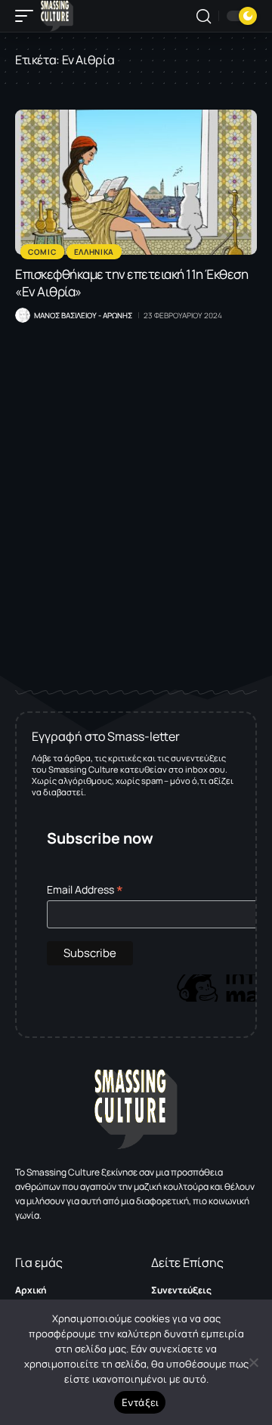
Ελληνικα (94, 251)
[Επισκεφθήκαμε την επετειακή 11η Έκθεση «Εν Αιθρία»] (136, 182)
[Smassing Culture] (57, 16)
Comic (42, 251)
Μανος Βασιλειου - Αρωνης (83, 315)
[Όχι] (253, 1362)
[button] (28, 16)
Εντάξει (140, 1402)
